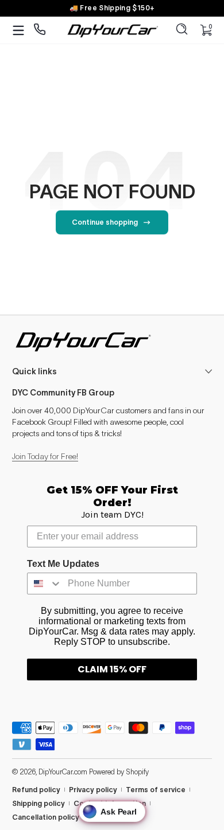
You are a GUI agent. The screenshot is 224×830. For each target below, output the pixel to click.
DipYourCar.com (62, 772)
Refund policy (36, 789)
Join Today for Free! (45, 456)
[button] (182, 30)
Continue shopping (105, 222)
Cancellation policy (45, 817)
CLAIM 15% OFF (112, 669)
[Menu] (18, 30)
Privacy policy (93, 789)
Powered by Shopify (119, 772)
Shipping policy (38, 803)
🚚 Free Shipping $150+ (112, 7)
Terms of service (156, 789)
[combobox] (45, 583)
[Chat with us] (39, 30)
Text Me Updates (63, 564)
